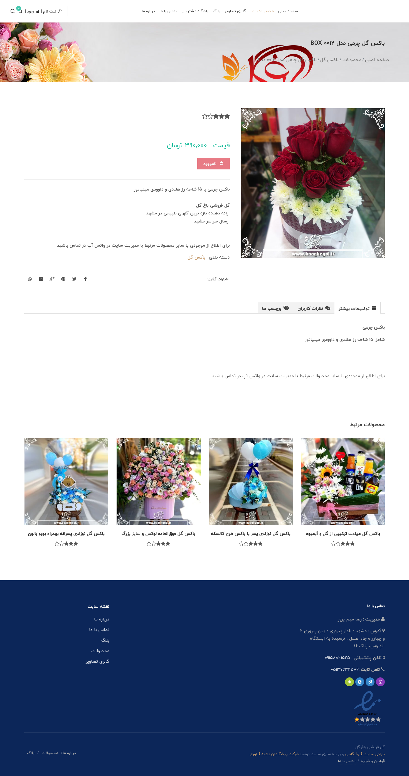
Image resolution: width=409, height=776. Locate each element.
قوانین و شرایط (372, 760)
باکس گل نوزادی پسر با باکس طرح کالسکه (250, 533)
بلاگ (105, 640)
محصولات (100, 651)
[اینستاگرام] (380, 681)
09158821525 (337, 658)
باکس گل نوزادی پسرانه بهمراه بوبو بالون (66, 533)
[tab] (357, 307)
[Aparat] (359, 681)
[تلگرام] (370, 681)
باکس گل (196, 257)
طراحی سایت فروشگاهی (364, 753)
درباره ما (101, 619)
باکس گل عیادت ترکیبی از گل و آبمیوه (343, 533)
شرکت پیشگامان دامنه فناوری (274, 753)
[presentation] (357, 308)
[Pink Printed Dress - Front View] (313, 183)
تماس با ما (99, 630)
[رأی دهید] (227, 116)
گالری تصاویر (97, 661)
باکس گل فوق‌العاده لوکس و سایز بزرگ (158, 533)
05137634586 (345, 669)
